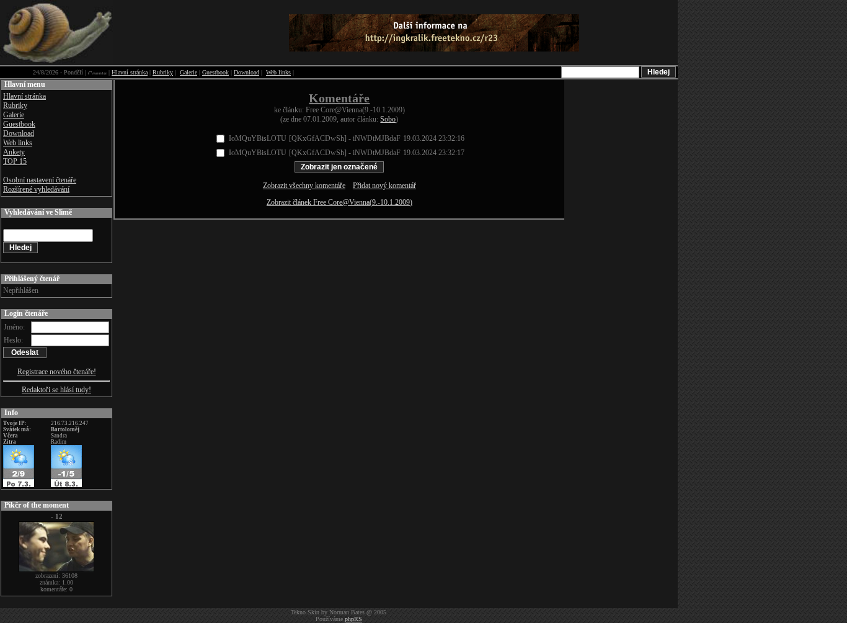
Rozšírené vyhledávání (36, 189)
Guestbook (215, 72)
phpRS (353, 619)
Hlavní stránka (130, 72)
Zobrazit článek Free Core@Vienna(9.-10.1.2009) (339, 202)
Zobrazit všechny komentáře (304, 185)
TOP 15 (15, 161)
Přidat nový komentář (384, 185)
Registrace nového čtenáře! (56, 371)
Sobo (388, 119)
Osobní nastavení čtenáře (39, 180)
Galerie (188, 72)
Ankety (14, 152)
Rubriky (163, 72)
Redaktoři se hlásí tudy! (56, 389)
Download (246, 72)
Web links (278, 72)
